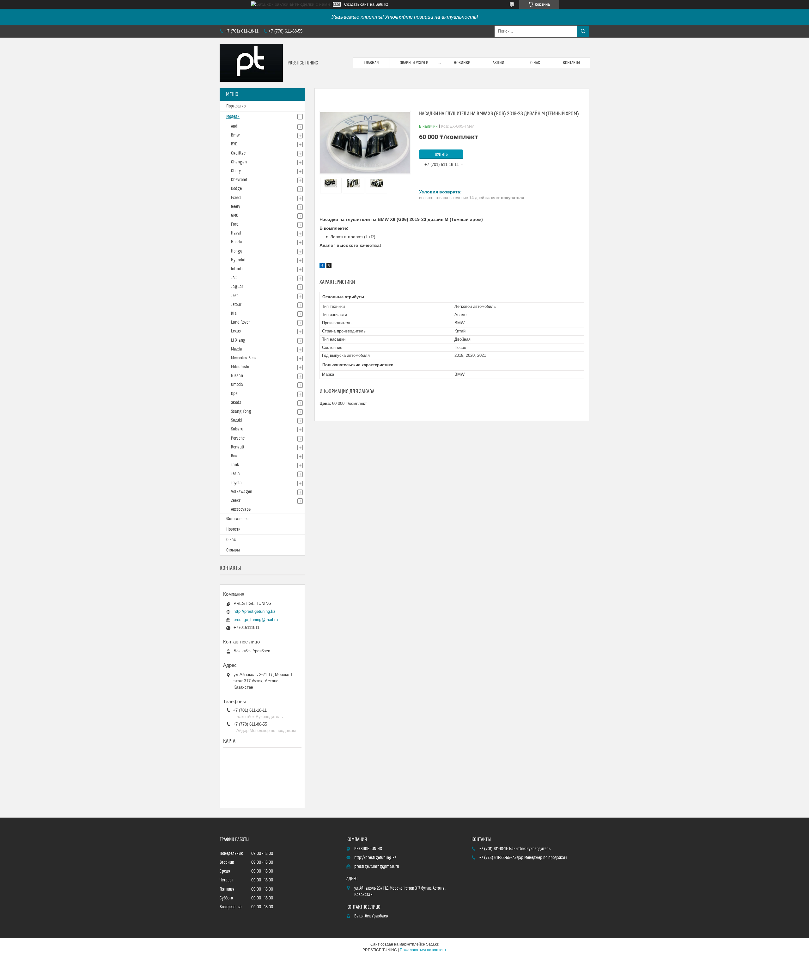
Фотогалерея (237, 518)
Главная (371, 62)
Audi (235, 126)
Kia (234, 313)
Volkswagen (241, 491)
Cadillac (238, 153)
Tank (235, 464)
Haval (236, 233)
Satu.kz (432, 944)
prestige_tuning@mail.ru (256, 619)
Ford (235, 224)
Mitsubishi (240, 366)
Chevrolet (239, 179)
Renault (237, 447)
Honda (236, 242)
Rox (234, 456)
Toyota (236, 482)
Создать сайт (356, 4)
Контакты (571, 62)
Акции (498, 62)
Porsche (238, 438)
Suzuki (236, 420)
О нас (535, 62)
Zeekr (235, 500)
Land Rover (240, 322)
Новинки (462, 62)
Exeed (236, 197)
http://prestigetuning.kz (255, 611)
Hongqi (237, 251)
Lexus (236, 331)
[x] (329, 266)
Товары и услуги (413, 62)
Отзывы (233, 550)
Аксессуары (241, 509)
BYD (234, 144)
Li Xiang (238, 340)
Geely (235, 206)
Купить (441, 154)
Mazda (236, 349)
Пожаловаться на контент (423, 950)
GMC (234, 215)
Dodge (236, 188)
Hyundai (238, 260)
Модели (233, 116)
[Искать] (583, 31)
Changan (239, 162)
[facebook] (322, 266)
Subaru (237, 429)
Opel (235, 393)
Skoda (236, 402)
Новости (233, 529)
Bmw (235, 135)
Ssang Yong (241, 411)
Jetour (236, 304)
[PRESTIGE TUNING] (251, 63)
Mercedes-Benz (243, 358)
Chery (236, 171)
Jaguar (237, 286)
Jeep (235, 295)
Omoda (237, 384)
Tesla (235, 473)
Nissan (237, 375)
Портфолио (236, 106)
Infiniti (237, 268)
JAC (234, 277)
